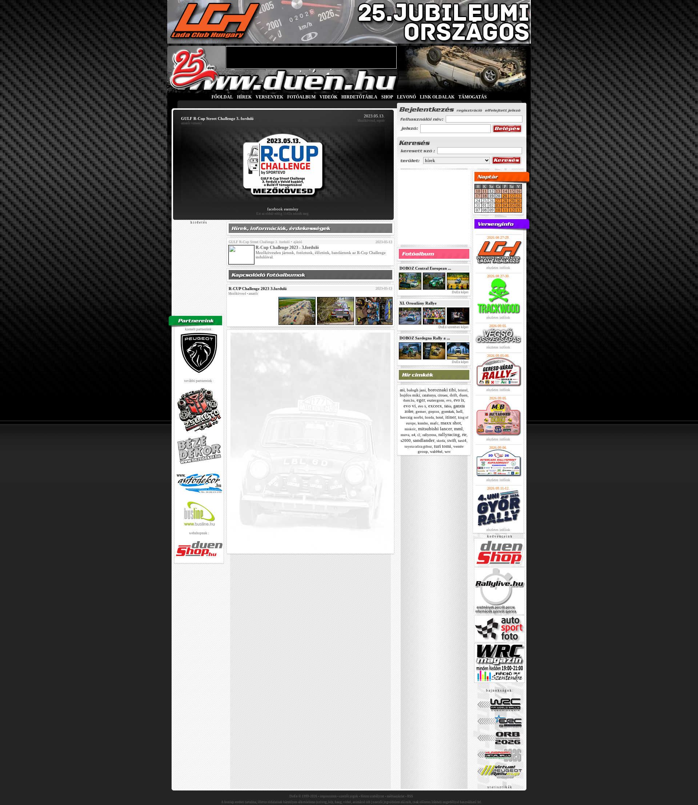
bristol (463, 390)
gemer (421, 411)
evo (449, 400)
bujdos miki (410, 395)
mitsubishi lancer (435, 428)
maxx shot (451, 423)
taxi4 (462, 440)
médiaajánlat (396, 796)
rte (464, 434)
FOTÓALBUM (301, 97)
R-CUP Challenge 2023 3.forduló (258, 288)
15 (512, 191)
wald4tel (436, 452)
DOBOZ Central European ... (425, 268)
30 (518, 200)
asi (402, 390)
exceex (435, 405)
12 (512, 210)
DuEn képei (460, 292)
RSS (410, 796)
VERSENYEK (269, 97)
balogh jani (416, 390)
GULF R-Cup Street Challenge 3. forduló (259, 242)
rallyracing (449, 434)
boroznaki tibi (442, 390)
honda (429, 417)
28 (505, 200)
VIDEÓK (328, 97)
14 (505, 191)
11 (484, 191)
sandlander (423, 440)
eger (421, 400)
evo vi (410, 405)
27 (498, 200)
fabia (447, 406)
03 (498, 205)
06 (518, 205)
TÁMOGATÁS (472, 97)
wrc (448, 451)
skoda (441, 441)
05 (512, 205)
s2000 (406, 440)
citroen (443, 395)
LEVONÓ (407, 97)
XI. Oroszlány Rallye (418, 303)
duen (463, 395)
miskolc (410, 429)
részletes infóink (498, 268)
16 (518, 191)
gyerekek (447, 412)
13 (498, 191)
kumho (423, 423)
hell (459, 411)
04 (505, 205)
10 (478, 191)
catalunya (429, 395)
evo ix (459, 400)
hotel (439, 417)
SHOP (387, 97)
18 (484, 196)
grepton (433, 412)
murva (405, 435)
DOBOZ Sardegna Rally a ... (425, 338)
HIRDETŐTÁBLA (359, 97)
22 (512, 196)
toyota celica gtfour (418, 446)
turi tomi (442, 446)
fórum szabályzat (372, 796)
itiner (450, 417)
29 (512, 200)
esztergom (435, 400)
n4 (413, 435)
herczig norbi (411, 417)
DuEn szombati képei (453, 327)
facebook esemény (282, 209)
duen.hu (408, 400)
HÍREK (244, 97)
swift (451, 440)
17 (478, 196)
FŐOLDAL (222, 97)
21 (505, 196)
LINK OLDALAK (437, 97)
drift (453, 395)
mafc (434, 423)
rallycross (429, 435)
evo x (422, 406)
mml (458, 428)
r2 (418, 435)
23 (518, 196)
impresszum (328, 796)
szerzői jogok (348, 796)
